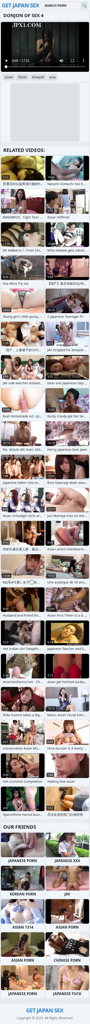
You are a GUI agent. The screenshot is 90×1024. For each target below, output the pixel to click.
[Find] (84, 5)
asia (52, 77)
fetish (22, 77)
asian (9, 77)
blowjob (38, 77)
